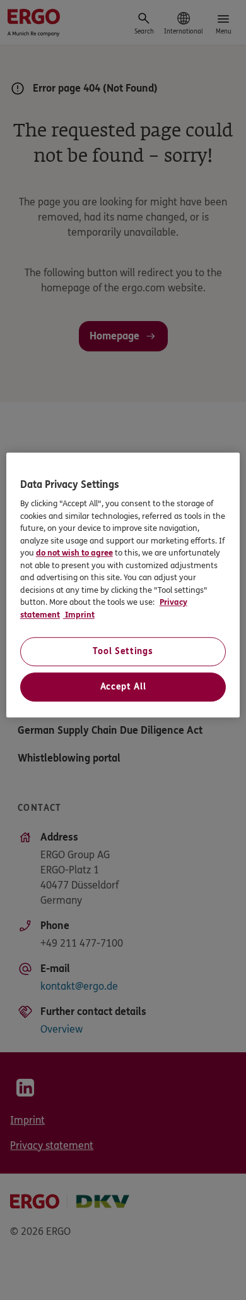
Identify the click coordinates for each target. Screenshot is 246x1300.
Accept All (123, 686)
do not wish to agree (74, 553)
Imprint (79, 615)
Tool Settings (123, 651)
